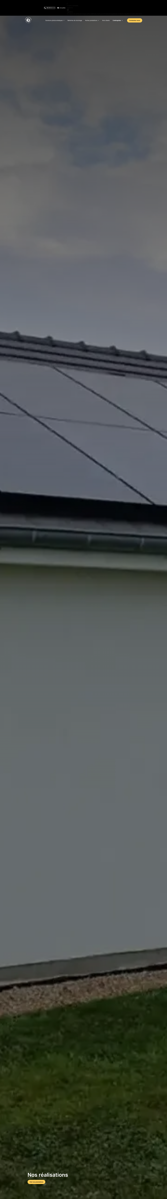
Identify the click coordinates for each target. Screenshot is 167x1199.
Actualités (62, 8)
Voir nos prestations (36, 1182)
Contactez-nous (134, 20)
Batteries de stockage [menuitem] (75, 20)
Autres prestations (91, 20)
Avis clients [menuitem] (106, 20)
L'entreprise (117, 20)
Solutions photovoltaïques (54, 20)
